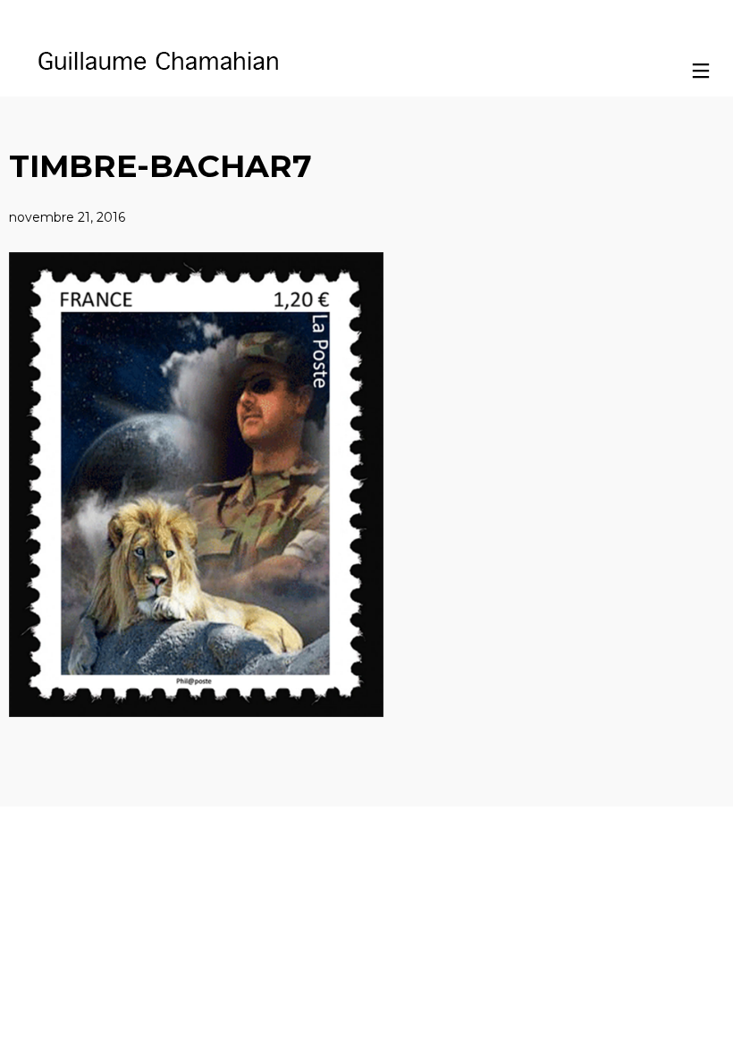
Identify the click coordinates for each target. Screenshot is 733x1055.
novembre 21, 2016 (67, 217)
